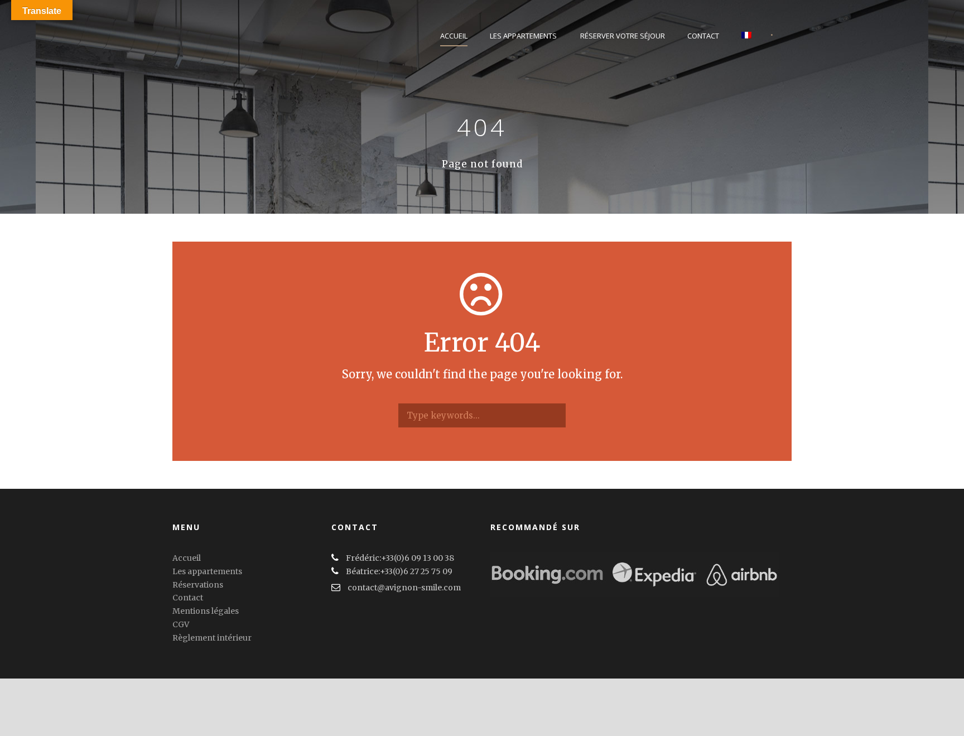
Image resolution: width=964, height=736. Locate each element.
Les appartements (207, 571)
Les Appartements (523, 36)
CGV (180, 624)
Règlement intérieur (212, 638)
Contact (703, 36)
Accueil (453, 36)
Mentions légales (205, 611)
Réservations (197, 585)
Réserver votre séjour (622, 36)
